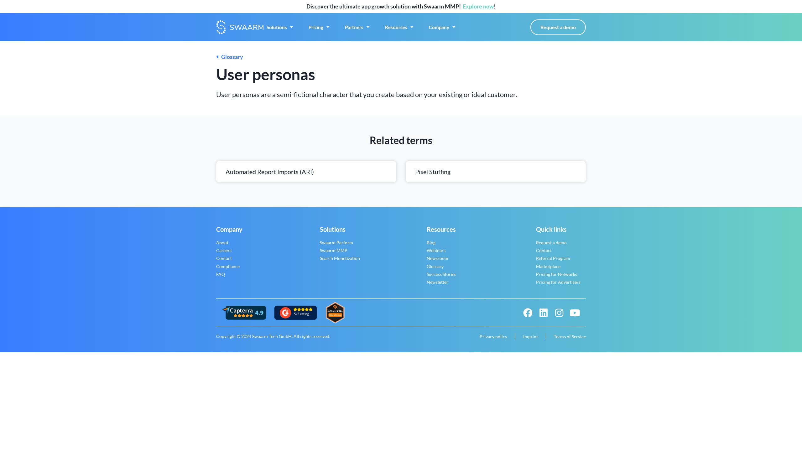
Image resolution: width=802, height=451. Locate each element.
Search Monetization (340, 258)
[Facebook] (528, 313)
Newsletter (437, 282)
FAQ (220, 274)
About (222, 242)
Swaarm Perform (336, 242)
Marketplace (548, 266)
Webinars (436, 250)
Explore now (478, 6)
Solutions (277, 27)
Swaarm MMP (333, 250)
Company (439, 27)
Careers (224, 250)
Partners (354, 27)
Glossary (230, 56)
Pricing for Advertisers (558, 282)
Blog (431, 242)
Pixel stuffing (432, 171)
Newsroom (437, 258)
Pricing (316, 27)
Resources (396, 27)
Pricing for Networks (556, 274)
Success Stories (441, 274)
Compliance (228, 266)
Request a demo (551, 242)
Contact (224, 258)
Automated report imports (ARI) (270, 171)
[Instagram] (559, 313)
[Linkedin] (543, 313)
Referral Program (553, 258)
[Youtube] (575, 313)
